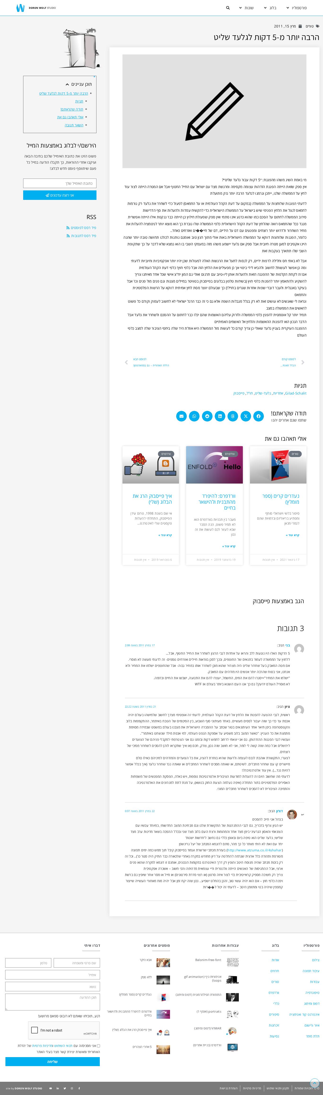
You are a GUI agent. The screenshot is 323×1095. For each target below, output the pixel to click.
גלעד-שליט (263, 393)
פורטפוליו (299, 7)
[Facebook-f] (79, 1088)
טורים (310, 26)
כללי (276, 1003)
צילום (315, 960)
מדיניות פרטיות (42, 1045)
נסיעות (274, 1036)
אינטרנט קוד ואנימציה (304, 1014)
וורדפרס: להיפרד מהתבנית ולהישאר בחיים (217, 502)
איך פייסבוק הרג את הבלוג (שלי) (152, 499)
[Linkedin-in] (58, 1088)
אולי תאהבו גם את (70, 117)
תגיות (79, 101)
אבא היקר (146, 960)
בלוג (273, 7)
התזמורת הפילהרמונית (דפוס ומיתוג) (198, 994)
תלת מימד (312, 1036)
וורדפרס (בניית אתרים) (207, 1045)
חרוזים (275, 971)
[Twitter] (65, 1088)
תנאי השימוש (63, 1045)
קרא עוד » (292, 535)
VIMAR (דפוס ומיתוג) (207, 1028)
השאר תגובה (74, 125)
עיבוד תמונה (311, 971)
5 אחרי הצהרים (142, 1047)
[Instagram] (72, 1088)
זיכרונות (274, 1025)
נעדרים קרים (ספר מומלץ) (280, 499)
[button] (227, 7)
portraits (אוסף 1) (209, 1011)
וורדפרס (274, 992)
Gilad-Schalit (295, 393)
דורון (279, 811)
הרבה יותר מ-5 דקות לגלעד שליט (63, 93)
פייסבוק (238, 393)
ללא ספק (146, 977)
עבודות (314, 981)
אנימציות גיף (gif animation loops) (202, 978)
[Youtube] (50, 1088)
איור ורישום (312, 1025)
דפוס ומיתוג (311, 1003)
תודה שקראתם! (72, 109)
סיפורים (274, 1014)
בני (287, 645)
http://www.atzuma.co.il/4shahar (254, 850)
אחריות (278, 393)
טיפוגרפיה (312, 992)
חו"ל (250, 393)
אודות (275, 960)
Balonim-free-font (208, 960)
